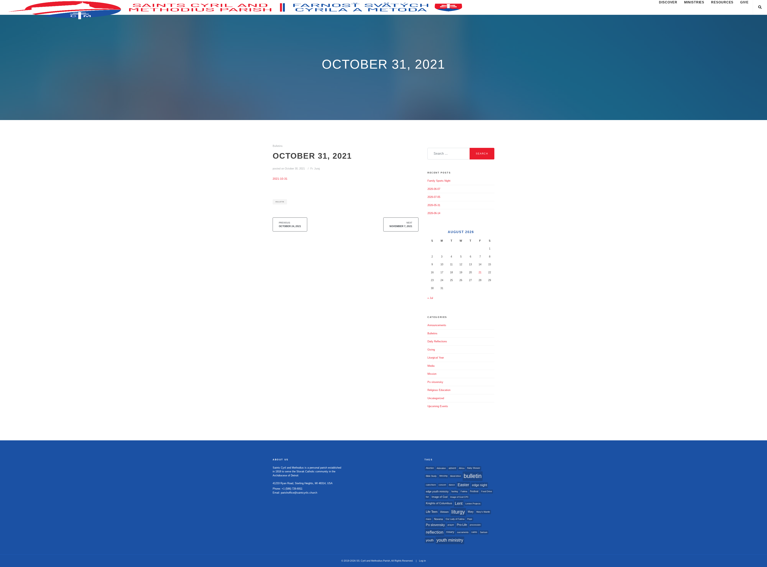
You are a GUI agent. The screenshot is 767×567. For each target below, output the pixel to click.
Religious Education (438, 390)
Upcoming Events (437, 406)
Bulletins (278, 145)
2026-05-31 (433, 205)
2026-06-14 (433, 213)
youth (430, 540)
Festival (474, 491)
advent (452, 468)
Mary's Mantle (483, 512)
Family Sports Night (438, 180)
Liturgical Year (435, 357)
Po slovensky (435, 382)
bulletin (280, 201)
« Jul (430, 298)
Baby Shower (473, 468)
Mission (431, 373)
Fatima (464, 491)
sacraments (463, 532)
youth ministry (449, 540)
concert (442, 485)
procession (475, 525)
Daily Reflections (437, 341)
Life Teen (431, 511)
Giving (431, 349)
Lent (459, 503)
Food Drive (486, 491)
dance (452, 485)
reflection (434, 532)
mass (428, 519)
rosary (450, 531)
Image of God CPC (459, 497)
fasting (454, 491)
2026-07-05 (433, 196)
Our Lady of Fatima (455, 519)
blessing (443, 476)
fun (427, 497)
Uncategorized (435, 398)
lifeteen (444, 511)
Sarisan (483, 532)
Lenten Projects (473, 503)
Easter (463, 485)
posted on (289, 168)
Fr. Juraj (315, 168)
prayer (451, 525)
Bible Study (431, 476)
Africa (461, 468)
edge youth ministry (437, 491)
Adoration (441, 468)
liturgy (458, 512)
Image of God (439, 496)
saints (474, 532)
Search (482, 153)
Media (430, 365)
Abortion (430, 468)
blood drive (455, 476)
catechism (431, 485)
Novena (438, 519)
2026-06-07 (433, 188)
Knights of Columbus (439, 503)
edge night (479, 485)
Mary (471, 511)
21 (480, 272)
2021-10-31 (280, 178)
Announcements (436, 325)
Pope (469, 519)
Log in (422, 560)
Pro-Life (462, 524)
